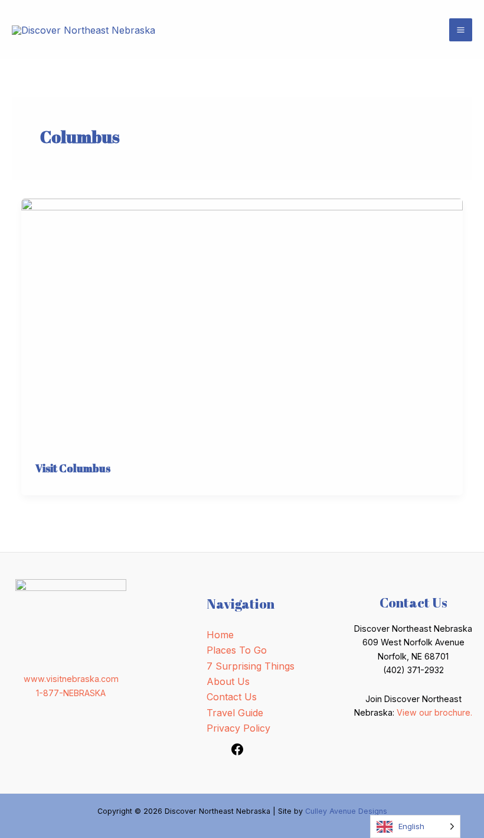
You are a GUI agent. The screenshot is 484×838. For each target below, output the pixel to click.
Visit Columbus (72, 468)
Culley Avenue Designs (346, 811)
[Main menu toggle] (460, 29)
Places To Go (237, 650)
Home (220, 635)
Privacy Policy (238, 728)
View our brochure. (434, 712)
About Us (228, 681)
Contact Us (232, 697)
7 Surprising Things (251, 666)
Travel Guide (235, 713)
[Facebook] (237, 753)
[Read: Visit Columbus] (242, 322)
